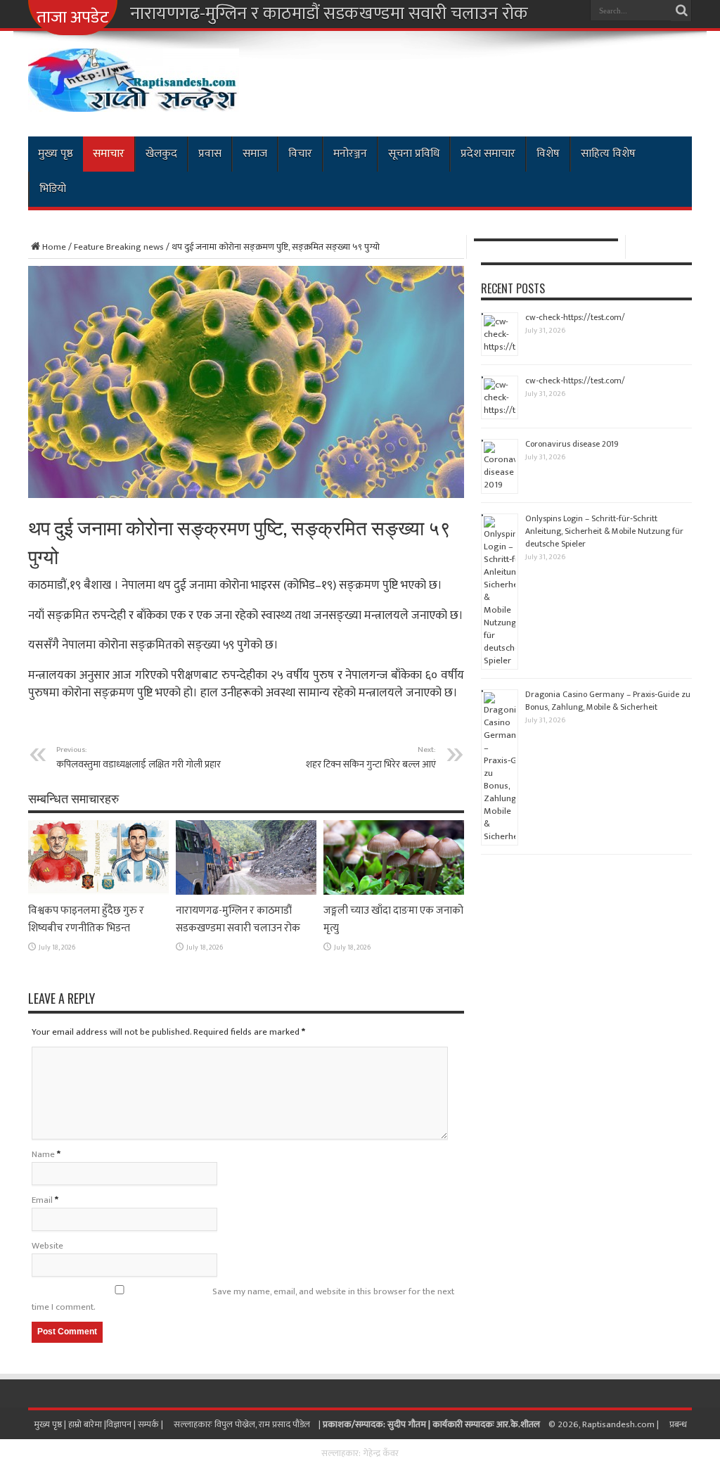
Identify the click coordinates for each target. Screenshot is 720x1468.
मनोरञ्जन (350, 153)
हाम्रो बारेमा (86, 1424)
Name (43, 1154)
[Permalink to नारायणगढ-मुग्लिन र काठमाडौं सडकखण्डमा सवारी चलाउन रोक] (246, 892)
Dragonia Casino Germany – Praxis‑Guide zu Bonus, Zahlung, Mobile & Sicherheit (607, 700)
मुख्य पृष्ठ (55, 153)
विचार (300, 153)
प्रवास (209, 153)
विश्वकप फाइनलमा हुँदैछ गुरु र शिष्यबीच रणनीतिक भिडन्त (86, 919)
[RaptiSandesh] (133, 101)
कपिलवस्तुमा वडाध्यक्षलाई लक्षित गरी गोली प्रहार (138, 757)
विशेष (548, 153)
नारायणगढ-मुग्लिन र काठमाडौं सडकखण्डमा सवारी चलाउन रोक (329, 14)
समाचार (108, 153)
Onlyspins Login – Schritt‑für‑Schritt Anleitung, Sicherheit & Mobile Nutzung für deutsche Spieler (604, 531)
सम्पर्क (149, 1424)
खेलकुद (161, 153)
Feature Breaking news (119, 247)
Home (54, 247)
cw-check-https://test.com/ (575, 317)
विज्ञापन (118, 1424)
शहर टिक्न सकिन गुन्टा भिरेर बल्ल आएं (371, 757)
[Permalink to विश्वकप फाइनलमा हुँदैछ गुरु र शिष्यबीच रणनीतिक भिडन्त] (98, 892)
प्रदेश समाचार (488, 153)
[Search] (681, 10)
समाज (255, 153)
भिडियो (52, 188)
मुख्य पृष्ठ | (51, 1424)
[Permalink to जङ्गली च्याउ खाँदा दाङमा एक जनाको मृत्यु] (393, 892)
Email (42, 1200)
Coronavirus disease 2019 (572, 444)
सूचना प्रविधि (413, 153)
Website (47, 1245)
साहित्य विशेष (608, 153)
